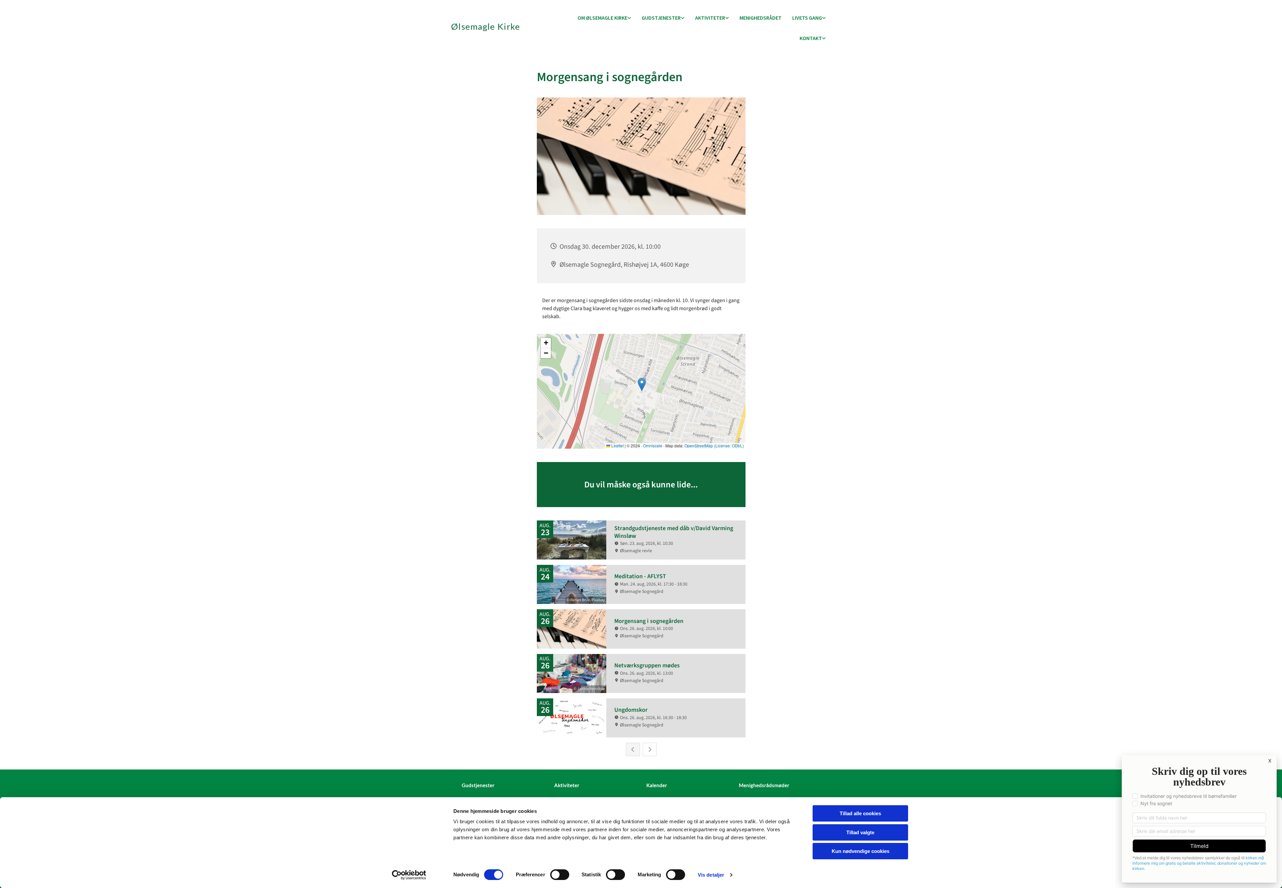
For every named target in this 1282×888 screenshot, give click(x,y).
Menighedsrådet (760, 17)
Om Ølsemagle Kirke (602, 17)
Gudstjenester (661, 17)
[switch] (559, 874)
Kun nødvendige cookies (860, 851)
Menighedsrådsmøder (764, 785)
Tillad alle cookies (860, 813)
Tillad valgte (860, 832)
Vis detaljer (711, 875)
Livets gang (807, 17)
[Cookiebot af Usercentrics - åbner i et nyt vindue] (409, 875)
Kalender (656, 785)
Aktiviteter (710, 17)
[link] (604, 18)
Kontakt (811, 38)
